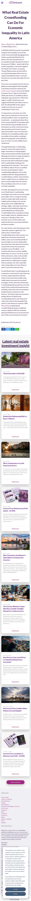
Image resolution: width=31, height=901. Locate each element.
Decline (16, 894)
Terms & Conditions (6, 799)
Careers (3, 803)
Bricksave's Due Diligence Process (10, 806)
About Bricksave (5, 801)
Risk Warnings (5, 804)
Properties (4, 810)
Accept (15, 889)
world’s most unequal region (10, 91)
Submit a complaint (6, 819)
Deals (2, 817)
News (3, 44)
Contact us (4, 815)
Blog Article (11, 44)
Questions (4, 813)
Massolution (5, 306)
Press (2, 821)
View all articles (15, 782)
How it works (4, 808)
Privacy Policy (5, 797)
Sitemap (3, 822)
